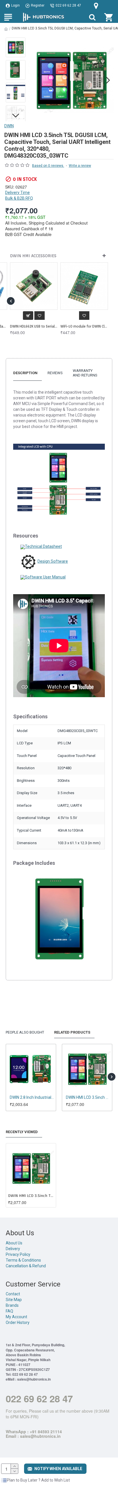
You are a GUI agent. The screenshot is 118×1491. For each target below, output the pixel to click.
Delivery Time (17, 192)
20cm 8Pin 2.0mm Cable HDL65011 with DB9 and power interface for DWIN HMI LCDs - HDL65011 (84, 326)
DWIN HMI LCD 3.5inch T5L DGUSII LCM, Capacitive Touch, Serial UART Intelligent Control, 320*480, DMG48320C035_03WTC (31, 1195)
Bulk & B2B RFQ (19, 198)
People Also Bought (25, 1032)
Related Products (72, 1032)
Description (25, 373)
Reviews (55, 373)
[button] (34, 80)
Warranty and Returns (85, 372)
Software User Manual (45, 577)
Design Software (53, 561)
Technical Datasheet (43, 546)
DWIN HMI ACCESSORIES (33, 255)
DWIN (9, 126)
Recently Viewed (22, 1132)
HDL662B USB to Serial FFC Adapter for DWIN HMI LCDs (34, 326)
